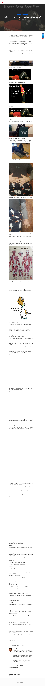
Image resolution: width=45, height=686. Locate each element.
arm (9, 645)
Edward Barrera (16, 648)
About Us (11, 2)
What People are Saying (25, 2)
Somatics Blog (33, 2)
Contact (38, 2)
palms (23, 645)
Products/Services (18, 2)
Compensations (14, 645)
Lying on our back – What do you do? (22, 17)
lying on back (19, 645)
